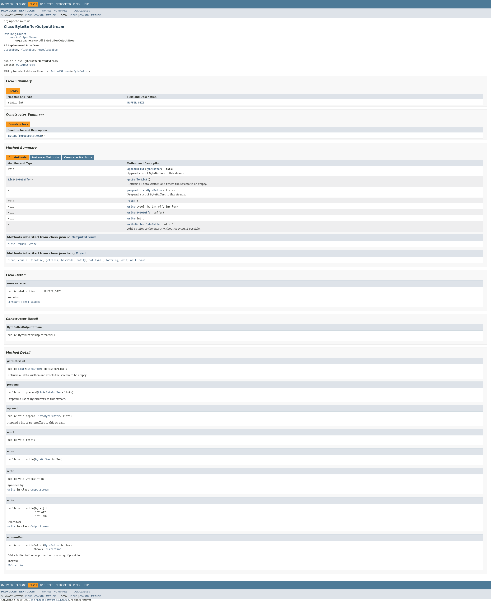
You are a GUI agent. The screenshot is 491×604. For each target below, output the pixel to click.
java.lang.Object (15, 34)
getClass (52, 260)
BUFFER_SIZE (135, 102)
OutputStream (25, 64)
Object (81, 253)
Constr (39, 15)
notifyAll (96, 260)
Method (51, 15)
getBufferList (137, 179)
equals (22, 260)
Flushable (28, 49)
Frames (46, 10)
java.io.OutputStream (24, 37)
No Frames (60, 10)
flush (22, 244)
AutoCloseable (48, 49)
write (131, 206)
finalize (36, 260)
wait (124, 260)
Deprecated (63, 4)
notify (81, 260)
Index (76, 4)
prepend (132, 190)
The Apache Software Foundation (50, 600)
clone (11, 260)
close (11, 244)
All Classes (82, 10)
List (141, 168)
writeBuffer (135, 224)
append (132, 168)
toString (112, 260)
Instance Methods (45, 157)
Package (21, 4)
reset (131, 200)
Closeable (11, 49)
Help (86, 4)
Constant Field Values (23, 301)
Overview (7, 4)
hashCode (67, 260)
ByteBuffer (153, 168)
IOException (52, 549)
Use (42, 4)
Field (28, 15)
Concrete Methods (78, 157)
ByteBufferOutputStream (25, 135)
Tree (50, 4)
